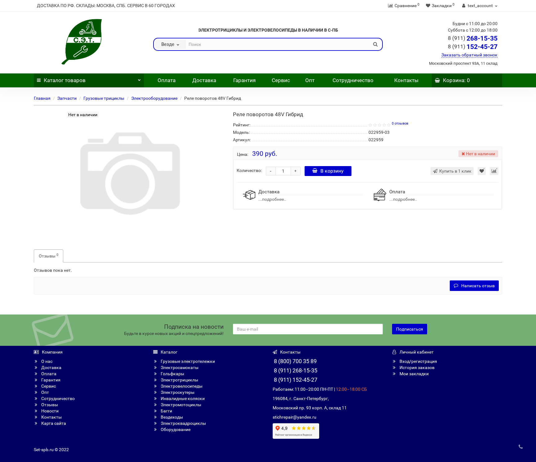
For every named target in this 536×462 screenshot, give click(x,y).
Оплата (166, 80)
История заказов (417, 367)
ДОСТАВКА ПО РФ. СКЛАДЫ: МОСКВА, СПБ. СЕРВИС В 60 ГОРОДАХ (106, 5)
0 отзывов (400, 123)
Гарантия (244, 80)
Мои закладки (414, 373)
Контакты (406, 80)
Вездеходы (171, 417)
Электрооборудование (154, 98)
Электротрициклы (179, 379)
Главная (42, 98)
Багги (166, 410)
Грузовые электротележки (187, 361)
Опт (309, 80)
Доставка (204, 80)
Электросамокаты (179, 367)
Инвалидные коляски (182, 398)
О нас (46, 361)
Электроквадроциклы (183, 423)
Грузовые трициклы (103, 98)
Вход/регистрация (418, 361)
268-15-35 (473, 38)
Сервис (281, 80)
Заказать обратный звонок (469, 54)
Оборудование (175, 429)
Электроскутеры (177, 392)
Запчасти (67, 98)
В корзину (332, 171)
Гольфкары (172, 373)
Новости (49, 410)
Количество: (249, 170)
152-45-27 (473, 47)
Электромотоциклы (180, 404)
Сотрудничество (353, 80)
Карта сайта (53, 423)
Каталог (65, 80)
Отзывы (48, 255)
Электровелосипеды (181, 386)
